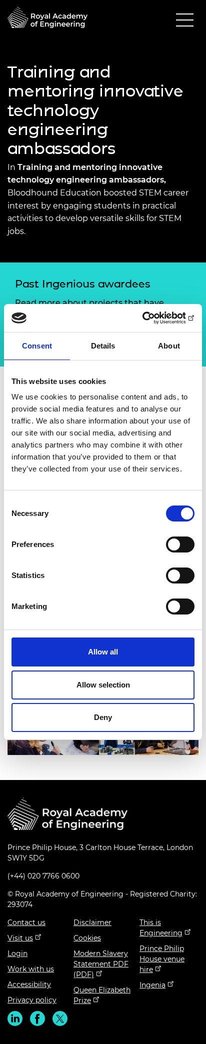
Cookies (87, 938)
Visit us (20, 938)
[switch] (180, 544)
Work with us (31, 969)
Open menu (185, 22)
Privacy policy (32, 1000)
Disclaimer (93, 922)
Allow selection (103, 684)
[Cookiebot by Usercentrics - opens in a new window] (150, 318)
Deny (103, 717)
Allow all (103, 652)
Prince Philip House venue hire (162, 959)
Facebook (37, 1018)
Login (18, 953)
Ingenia (153, 985)
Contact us (27, 922)
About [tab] (169, 346)
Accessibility (29, 984)
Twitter (60, 1018)
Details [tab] (103, 346)
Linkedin (15, 1018)
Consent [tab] (37, 346)
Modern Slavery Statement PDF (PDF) (101, 964)
